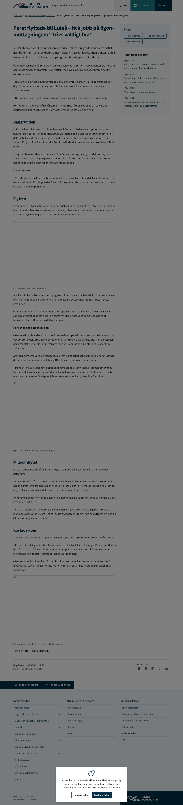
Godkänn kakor (102, 794)
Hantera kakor (81, 794)
